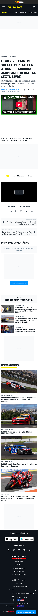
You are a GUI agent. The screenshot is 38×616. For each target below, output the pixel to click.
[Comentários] (34, 90)
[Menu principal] (3, 7)
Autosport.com (19, 571)
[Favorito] (29, 90)
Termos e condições (12, 606)
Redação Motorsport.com (10, 89)
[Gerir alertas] (32, 211)
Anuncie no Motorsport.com (19, 586)
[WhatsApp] (16, 211)
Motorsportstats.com (19, 574)
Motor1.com (19, 565)
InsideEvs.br (19, 561)
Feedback (19, 583)
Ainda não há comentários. (19, 249)
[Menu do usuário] (34, 7)
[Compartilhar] (25, 90)
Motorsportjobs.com (19, 568)
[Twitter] (11, 211)
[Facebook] (6, 211)
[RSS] (30, 550)
